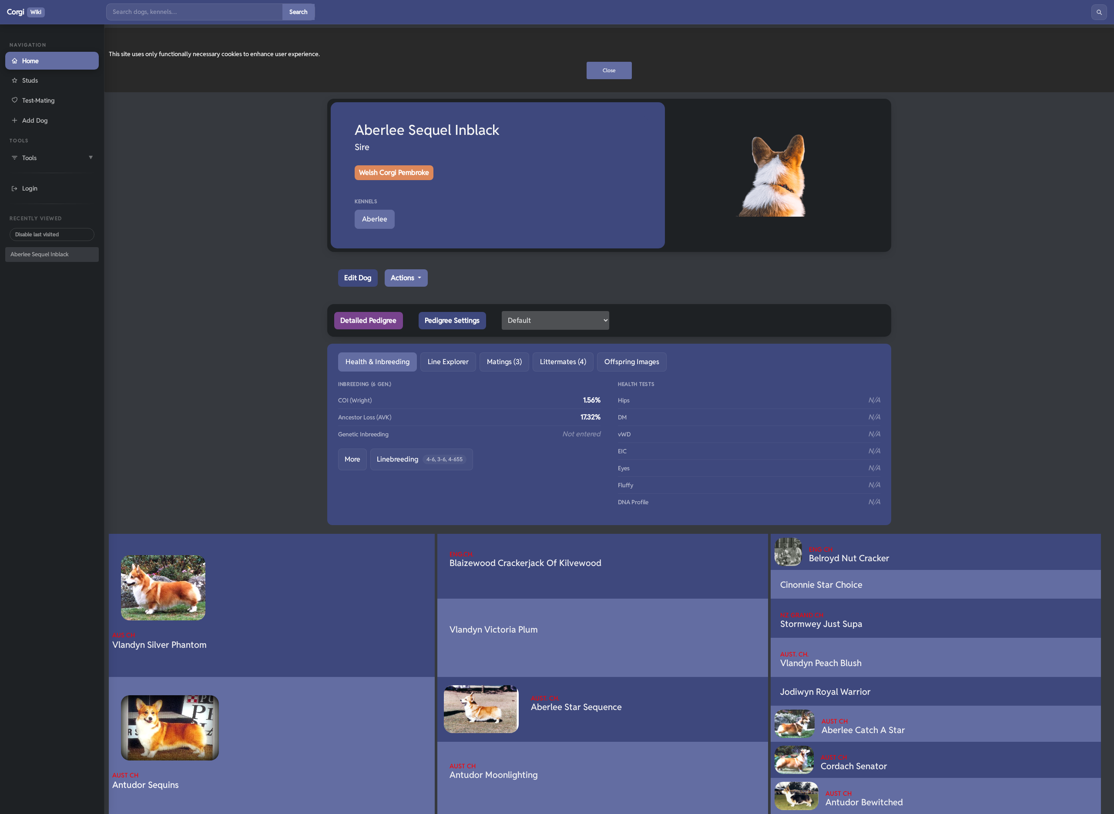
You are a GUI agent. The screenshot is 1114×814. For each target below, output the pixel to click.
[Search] (1099, 12)
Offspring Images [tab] (631, 361)
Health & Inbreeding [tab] (377, 361)
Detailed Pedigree (368, 320)
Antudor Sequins (145, 781)
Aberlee (374, 219)
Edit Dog (357, 277)
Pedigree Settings (452, 320)
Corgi (24, 12)
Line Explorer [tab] (448, 361)
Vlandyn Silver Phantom (159, 640)
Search (298, 12)
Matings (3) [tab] (504, 361)
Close (609, 70)
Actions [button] (403, 277)
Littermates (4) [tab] (563, 361)
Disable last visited (37, 234)
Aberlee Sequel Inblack (39, 254)
